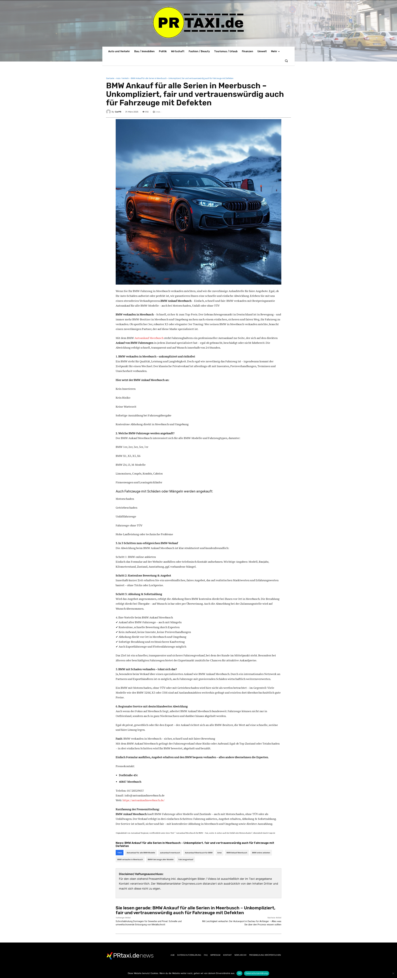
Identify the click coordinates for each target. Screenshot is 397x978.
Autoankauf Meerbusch (149, 338)
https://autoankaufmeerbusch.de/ (144, 800)
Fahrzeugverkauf (185, 859)
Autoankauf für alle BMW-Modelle (141, 852)
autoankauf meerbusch (170, 852)
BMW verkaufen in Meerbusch (130, 859)
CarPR (118, 112)
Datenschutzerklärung (256, 973)
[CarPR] (109, 111)
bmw (219, 852)
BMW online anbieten (261, 852)
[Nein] (393, 973)
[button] (286, 60)
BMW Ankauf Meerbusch (237, 852)
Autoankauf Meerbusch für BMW (198, 852)
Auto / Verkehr (122, 78)
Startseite (110, 78)
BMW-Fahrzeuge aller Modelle (161, 859)
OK (239, 973)
